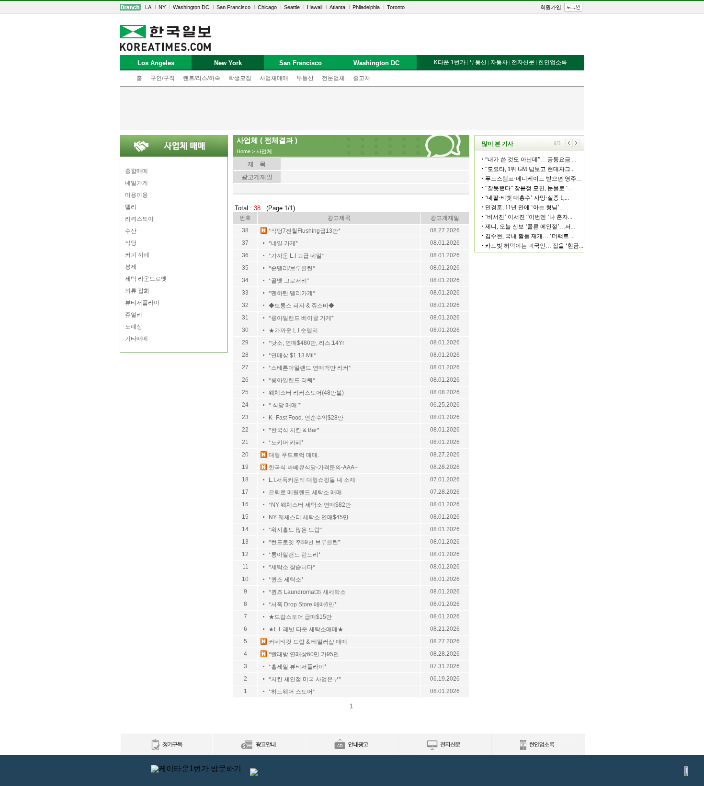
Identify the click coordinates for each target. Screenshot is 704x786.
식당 (130, 242)
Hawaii (314, 7)
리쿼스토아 (139, 219)
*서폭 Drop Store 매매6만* (303, 604)
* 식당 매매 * (285, 405)
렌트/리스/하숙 (201, 78)
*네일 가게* (283, 243)
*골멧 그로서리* (289, 280)
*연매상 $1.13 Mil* (292, 355)
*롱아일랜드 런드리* (295, 554)
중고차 (361, 78)
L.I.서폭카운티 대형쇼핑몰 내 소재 (312, 480)
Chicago (267, 7)
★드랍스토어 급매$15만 (300, 617)
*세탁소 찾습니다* (292, 567)
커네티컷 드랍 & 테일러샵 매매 (308, 641)
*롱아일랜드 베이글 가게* (301, 318)
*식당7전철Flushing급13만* (305, 231)
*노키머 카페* (286, 442)
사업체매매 (274, 78)
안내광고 (351, 745)
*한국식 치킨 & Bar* (294, 430)
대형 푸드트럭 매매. (294, 455)
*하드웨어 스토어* (292, 691)
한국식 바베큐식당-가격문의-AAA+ (313, 467)
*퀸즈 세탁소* (286, 579)
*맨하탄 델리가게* (292, 293)
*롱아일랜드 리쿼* (292, 380)
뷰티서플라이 (142, 302)
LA (148, 7)
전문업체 (333, 78)
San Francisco (233, 7)
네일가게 (136, 183)
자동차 (499, 62)
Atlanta (337, 7)
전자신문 (522, 62)
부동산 (305, 78)
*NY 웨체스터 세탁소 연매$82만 (310, 504)
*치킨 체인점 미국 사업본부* (305, 679)
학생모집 (239, 78)
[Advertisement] (352, 108)
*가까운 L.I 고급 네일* (296, 255)
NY (162, 7)
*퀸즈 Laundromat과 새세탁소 (307, 592)
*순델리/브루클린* (292, 268)
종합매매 (136, 171)
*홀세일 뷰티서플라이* (298, 666)
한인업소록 (552, 62)
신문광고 (258, 745)
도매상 (133, 326)
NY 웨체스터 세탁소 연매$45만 (309, 517)
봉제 (130, 266)
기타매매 (136, 338)
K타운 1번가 (450, 62)
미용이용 (136, 195)
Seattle (292, 7)
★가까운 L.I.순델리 (293, 330)
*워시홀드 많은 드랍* (295, 529)
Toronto (396, 7)
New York (228, 63)
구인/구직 (162, 78)
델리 (130, 207)
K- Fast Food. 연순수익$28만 (306, 417)
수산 (130, 231)
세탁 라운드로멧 (146, 278)
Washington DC (191, 7)
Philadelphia (366, 7)
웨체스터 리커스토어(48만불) (306, 392)
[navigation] (352, 7)
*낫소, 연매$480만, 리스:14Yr (306, 343)
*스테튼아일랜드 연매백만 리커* (310, 368)
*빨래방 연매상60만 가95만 (304, 654)
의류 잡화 (137, 290)
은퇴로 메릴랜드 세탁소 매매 (305, 492)
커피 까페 (137, 254)
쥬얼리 (133, 314)
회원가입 (550, 7)
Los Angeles (155, 63)
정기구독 (166, 745)
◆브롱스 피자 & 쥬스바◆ (301, 305)
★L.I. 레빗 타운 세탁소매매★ (306, 629)
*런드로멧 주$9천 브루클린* (305, 542)
